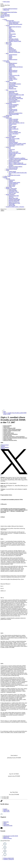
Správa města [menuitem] (6, 60)
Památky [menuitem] (10, 57)
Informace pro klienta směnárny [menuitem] (15, 166)
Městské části (6, 9)
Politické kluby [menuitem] (12, 107)
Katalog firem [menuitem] (12, 145)
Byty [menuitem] (10, 46)
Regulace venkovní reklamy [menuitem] (15, 160)
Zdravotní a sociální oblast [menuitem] (14, 52)
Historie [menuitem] (10, 55)
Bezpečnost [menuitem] (11, 48)
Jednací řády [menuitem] (11, 111)
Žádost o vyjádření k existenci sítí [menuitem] (16, 163)
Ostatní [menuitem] (10, 125)
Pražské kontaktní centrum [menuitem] (14, 182)
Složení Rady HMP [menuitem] (13, 190)
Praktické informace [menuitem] (13, 59)
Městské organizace (7, 838)
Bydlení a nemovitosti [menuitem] (13, 119)
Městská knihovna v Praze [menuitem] (14, 203)
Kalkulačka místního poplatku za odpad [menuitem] (17, 143)
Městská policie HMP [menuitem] (13, 198)
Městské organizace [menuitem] (13, 71)
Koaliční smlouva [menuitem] (12, 102)
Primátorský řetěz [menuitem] (12, 88)
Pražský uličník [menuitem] (12, 155)
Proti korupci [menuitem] (11, 76)
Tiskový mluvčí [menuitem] (12, 184)
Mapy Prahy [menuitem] (8, 42)
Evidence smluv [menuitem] (12, 77)
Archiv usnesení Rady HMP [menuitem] (15, 97)
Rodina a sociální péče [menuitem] (13, 128)
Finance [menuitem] (10, 74)
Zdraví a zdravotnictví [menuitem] (13, 133)
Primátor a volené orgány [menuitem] (11, 188)
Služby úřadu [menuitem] (9, 117)
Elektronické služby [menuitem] (10, 137)
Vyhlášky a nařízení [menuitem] (13, 79)
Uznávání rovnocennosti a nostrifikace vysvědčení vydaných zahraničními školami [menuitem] (18, 158)
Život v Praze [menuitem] (9, 43)
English (5, 13)
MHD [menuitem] (10, 27)
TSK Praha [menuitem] (11, 197)
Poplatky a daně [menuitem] (12, 127)
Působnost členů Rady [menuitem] (13, 93)
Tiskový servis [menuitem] (12, 65)
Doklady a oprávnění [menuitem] (13, 120)
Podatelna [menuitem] (11, 181)
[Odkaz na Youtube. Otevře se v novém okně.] (5, 855)
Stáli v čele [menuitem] (11, 87)
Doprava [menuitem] (8, 25)
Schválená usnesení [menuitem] (13, 109)
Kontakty (5, 809)
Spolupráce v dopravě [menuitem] (13, 38)
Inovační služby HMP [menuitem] (13, 152)
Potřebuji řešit (6, 810)
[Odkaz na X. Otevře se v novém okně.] (5, 852)
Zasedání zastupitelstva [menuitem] (14, 104)
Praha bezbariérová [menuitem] (13, 51)
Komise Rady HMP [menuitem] (13, 99)
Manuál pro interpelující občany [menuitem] (15, 113)
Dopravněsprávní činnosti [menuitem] (11, 169)
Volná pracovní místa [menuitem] (13, 167)
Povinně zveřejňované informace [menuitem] (16, 66)
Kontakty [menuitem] (5, 177)
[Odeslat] (21, 209)
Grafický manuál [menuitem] (12, 171)
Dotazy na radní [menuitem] (12, 193)
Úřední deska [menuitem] (11, 64)
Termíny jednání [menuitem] (12, 96)
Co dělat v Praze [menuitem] (6, 176)
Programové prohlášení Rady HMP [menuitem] (16, 94)
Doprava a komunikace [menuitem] (14, 121)
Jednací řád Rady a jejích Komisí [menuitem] (16, 98)
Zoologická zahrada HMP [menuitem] (14, 199)
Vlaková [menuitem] (10, 29)
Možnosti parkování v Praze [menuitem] (15, 153)
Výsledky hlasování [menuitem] (13, 110)
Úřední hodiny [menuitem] (12, 180)
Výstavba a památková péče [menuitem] (15, 132)
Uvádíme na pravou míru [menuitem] (14, 75)
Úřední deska (6, 824)
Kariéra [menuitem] (10, 72)
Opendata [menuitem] (11, 80)
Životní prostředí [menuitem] (12, 49)
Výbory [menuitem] (10, 108)
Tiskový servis (6, 811)
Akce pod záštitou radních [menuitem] (14, 100)
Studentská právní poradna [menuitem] (14, 175)
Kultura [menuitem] (10, 58)
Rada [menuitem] (7, 90)
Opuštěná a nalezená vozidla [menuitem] (15, 41)
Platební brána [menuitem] (12, 139)
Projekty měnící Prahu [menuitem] (13, 23)
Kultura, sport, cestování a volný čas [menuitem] (16, 122)
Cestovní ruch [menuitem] (12, 149)
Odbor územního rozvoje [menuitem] (14, 21)
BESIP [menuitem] (10, 37)
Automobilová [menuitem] (12, 31)
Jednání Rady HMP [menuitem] (13, 91)
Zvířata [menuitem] (10, 135)
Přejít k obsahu (6, 1)
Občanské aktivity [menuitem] (12, 124)
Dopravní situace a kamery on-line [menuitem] (16, 144)
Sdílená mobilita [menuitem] (12, 36)
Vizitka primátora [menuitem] (12, 82)
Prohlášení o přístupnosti (8, 859)
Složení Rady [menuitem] (11, 92)
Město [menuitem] (7, 53)
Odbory (5, 823)
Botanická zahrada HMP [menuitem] (14, 200)
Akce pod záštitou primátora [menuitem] (15, 83)
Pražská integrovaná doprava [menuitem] (15, 26)
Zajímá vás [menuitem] (8, 147)
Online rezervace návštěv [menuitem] (14, 138)
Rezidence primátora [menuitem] (13, 86)
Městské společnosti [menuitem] (13, 70)
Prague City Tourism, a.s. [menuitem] (14, 201)
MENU (2, 210)
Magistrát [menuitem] (8, 62)
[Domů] (3, 410)
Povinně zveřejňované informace (10, 8)
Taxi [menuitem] (10, 32)
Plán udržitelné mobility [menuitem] (14, 40)
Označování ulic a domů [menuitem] (14, 161)
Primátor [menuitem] (8, 81)
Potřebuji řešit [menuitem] (6, 116)
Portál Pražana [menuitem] (12, 141)
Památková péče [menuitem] (12, 154)
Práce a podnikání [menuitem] (12, 126)
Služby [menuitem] (10, 44)
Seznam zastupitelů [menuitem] (13, 105)
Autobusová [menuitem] (11, 30)
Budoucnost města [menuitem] (10, 20)
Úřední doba (6, 821)
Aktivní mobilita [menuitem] (12, 34)
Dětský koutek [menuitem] (12, 186)
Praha (4, 411)
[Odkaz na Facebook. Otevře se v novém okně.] (5, 845)
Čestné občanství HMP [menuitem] (14, 114)
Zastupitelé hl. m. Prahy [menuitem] (14, 192)
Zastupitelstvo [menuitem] (9, 103)
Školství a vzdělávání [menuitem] (13, 131)
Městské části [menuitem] (9, 115)
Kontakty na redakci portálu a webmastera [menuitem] (15, 206)
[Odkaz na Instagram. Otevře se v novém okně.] (5, 848)
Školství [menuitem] (10, 47)
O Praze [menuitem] (5, 19)
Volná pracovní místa (7, 825)
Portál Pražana (13, 12)
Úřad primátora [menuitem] (12, 85)
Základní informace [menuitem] (13, 54)
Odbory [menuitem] (10, 69)
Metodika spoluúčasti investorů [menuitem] (15, 24)
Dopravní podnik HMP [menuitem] (14, 195)
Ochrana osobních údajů (8, 858)
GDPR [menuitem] (10, 68)
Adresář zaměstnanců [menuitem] (13, 142)
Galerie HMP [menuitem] (11, 204)
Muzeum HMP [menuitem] (12, 205)
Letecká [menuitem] (10, 35)
